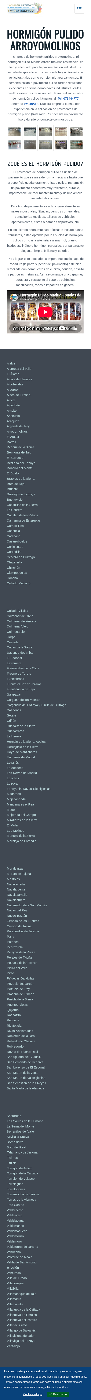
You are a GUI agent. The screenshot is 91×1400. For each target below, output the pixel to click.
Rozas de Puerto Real (22, 1051)
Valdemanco (15, 1225)
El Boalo (13, 473)
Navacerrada (16, 884)
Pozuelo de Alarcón (20, 983)
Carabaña (13, 536)
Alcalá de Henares (19, 379)
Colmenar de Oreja (20, 616)
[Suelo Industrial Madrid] (45, 144)
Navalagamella (17, 894)
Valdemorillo (15, 1236)
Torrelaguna (15, 1184)
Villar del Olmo (17, 1325)
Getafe (11, 715)
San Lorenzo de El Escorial (26, 1067)
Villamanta (14, 1299)
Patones (13, 942)
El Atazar (13, 436)
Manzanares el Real (20, 804)
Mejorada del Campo (21, 814)
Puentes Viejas (17, 1004)
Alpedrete (13, 405)
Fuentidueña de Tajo (21, 689)
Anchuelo (13, 416)
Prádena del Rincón (20, 994)
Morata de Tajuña (19, 873)
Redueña (13, 1020)
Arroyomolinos (17, 431)
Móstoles (13, 879)
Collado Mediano (18, 583)
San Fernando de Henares (25, 1062)
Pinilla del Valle (17, 968)
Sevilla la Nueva (18, 1136)
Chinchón (13, 567)
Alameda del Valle (19, 368)
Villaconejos (15, 1283)
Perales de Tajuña (19, 957)
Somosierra (15, 1142)
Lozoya (12, 783)
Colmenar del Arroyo (21, 621)
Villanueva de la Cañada (23, 1309)
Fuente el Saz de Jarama (24, 684)
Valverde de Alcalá (19, 1257)
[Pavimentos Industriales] (14, 131)
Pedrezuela (15, 947)
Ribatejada (14, 1025)
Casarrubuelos (17, 541)
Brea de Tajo (16, 484)
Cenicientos (15, 546)
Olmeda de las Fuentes (23, 921)
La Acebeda (15, 768)
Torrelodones (16, 1189)
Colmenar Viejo (17, 626)
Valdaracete (15, 1210)
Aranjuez (13, 421)
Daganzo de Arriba (20, 652)
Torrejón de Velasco (21, 1178)
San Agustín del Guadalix (24, 1057)
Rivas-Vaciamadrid (20, 1031)
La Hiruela (14, 736)
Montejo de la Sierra (21, 835)
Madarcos (14, 794)
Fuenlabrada (15, 679)
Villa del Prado (17, 1278)
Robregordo (15, 1046)
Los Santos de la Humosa (25, 1121)
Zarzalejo (13, 1346)
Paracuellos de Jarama (23, 931)
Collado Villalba (17, 610)
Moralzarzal (15, 868)
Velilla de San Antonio (22, 1262)
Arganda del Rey (18, 426)
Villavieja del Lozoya (21, 1340)
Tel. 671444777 (68, 98)
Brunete (12, 489)
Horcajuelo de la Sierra (23, 747)
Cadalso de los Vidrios (22, 515)
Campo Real (15, 525)
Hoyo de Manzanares (22, 752)
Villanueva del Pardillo (22, 1320)
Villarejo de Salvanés (21, 1330)
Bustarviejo (15, 499)
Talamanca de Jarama (22, 1152)
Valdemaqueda (17, 1231)
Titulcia (12, 1163)
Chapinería (14, 562)
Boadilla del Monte (20, 468)
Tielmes (12, 1157)
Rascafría (14, 1015)
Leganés (13, 762)
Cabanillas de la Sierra (22, 505)
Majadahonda (16, 799)
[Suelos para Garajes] (14, 144)
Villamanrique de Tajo (21, 1294)
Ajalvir (11, 363)
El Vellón (13, 1267)
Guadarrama (15, 731)
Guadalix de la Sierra (21, 726)
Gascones (14, 710)
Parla (10, 936)
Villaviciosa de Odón (21, 1335)
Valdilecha (14, 1252)
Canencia (13, 531)
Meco (11, 809)
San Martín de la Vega (22, 1072)
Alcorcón (13, 389)
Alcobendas (15, 384)
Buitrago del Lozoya (21, 494)
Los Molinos (15, 830)
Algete (11, 400)
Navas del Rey (17, 910)
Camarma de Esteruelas (24, 520)
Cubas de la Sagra (19, 647)
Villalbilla (12, 1288)
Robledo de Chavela (21, 1041)
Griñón (11, 720)
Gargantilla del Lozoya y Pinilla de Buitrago (36, 705)
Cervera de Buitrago (21, 557)
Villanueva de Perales (22, 1314)
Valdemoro (14, 1241)
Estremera (14, 663)
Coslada (12, 642)
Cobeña (12, 578)
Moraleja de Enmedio (21, 841)
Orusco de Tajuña (19, 926)
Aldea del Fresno (18, 395)
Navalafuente (16, 889)
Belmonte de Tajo (19, 452)
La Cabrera (14, 510)
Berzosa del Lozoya (21, 463)
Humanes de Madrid (21, 757)
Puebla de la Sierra (20, 999)
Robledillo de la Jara (21, 1036)
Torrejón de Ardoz (19, 1168)
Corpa (11, 637)
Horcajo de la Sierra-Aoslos (26, 741)
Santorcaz (14, 1116)
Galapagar (14, 694)
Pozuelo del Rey (18, 989)
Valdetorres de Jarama (22, 1246)
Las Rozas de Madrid (22, 773)
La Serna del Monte (20, 1126)
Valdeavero (14, 1215)
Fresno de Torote (19, 673)
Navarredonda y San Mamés (27, 905)
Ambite (12, 410)
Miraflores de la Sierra (22, 820)
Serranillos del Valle (20, 1131)
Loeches (13, 778)
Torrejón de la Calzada (22, 1173)
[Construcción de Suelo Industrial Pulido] (45, 131)
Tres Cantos (15, 1205)
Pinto (10, 973)
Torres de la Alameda (21, 1199)
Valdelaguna (15, 1220)
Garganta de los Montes (23, 699)
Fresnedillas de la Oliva (23, 668)
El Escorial (14, 658)
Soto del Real (16, 1147)
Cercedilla (14, 551)
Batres (11, 442)
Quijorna (13, 1010)
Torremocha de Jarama (23, 1194)
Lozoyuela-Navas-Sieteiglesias (29, 788)
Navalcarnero (16, 900)
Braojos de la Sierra (20, 478)
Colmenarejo (16, 631)
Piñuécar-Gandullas (20, 978)
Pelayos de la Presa (21, 952)
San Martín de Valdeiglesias (26, 1077)
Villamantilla (15, 1304)
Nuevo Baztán (17, 915)
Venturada (14, 1273)
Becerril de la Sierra (20, 447)
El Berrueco (15, 457)
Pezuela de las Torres (22, 962)
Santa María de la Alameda (25, 1088)
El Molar (12, 825)
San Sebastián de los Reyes (26, 1083)
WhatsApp (31, 103)
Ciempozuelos (17, 572)
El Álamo (13, 374)
